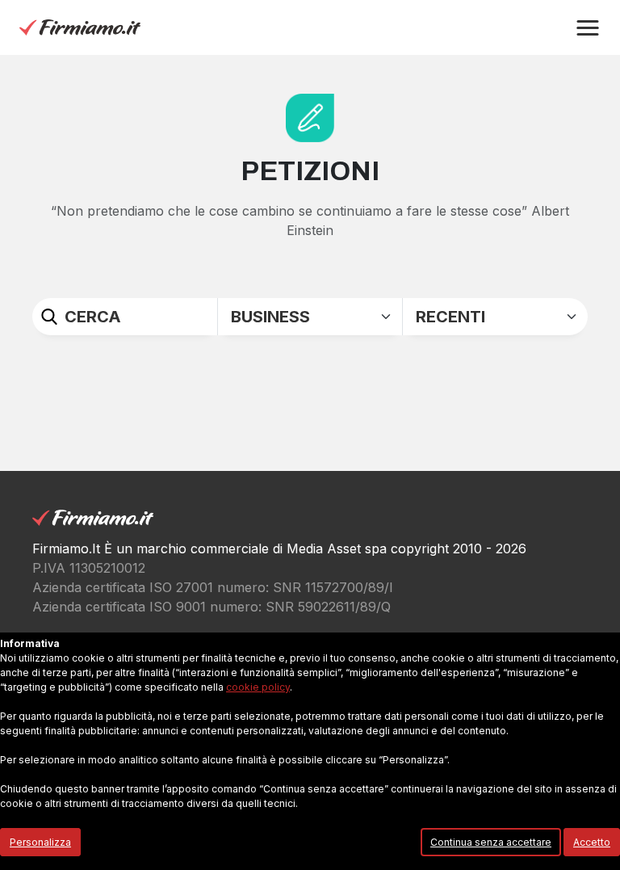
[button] (588, 28)
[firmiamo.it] (79, 27)
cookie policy (258, 687)
